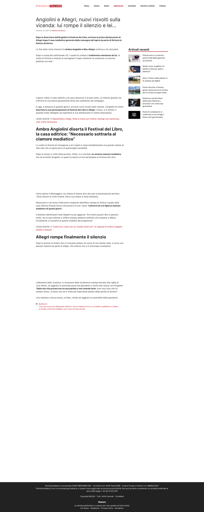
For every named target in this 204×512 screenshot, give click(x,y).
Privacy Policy (107, 508)
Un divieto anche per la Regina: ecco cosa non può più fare (62, 309)
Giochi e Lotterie (147, 6)
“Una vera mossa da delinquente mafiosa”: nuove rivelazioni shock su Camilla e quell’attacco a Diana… (79, 306)
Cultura (162, 6)
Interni (96, 6)
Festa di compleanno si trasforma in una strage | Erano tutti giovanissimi (153, 114)
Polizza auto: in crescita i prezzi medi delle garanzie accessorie (154, 58)
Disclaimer (119, 508)
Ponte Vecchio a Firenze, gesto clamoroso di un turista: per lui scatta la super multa (155, 90)
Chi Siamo (84, 508)
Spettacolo (118, 6)
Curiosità (132, 6)
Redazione (95, 508)
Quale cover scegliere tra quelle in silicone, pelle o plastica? (153, 69)
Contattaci (119, 496)
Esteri (106, 6)
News (86, 6)
